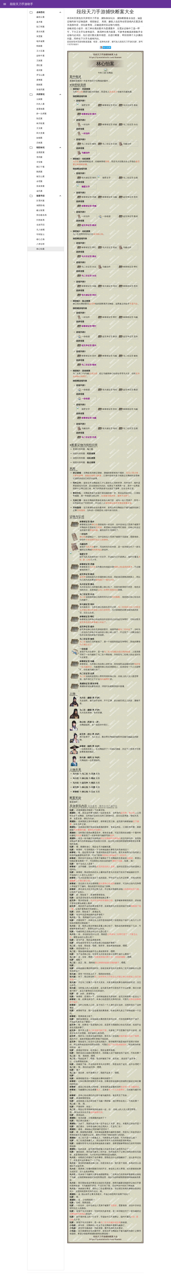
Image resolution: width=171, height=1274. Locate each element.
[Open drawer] (5, 4)
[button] (45, 12)
